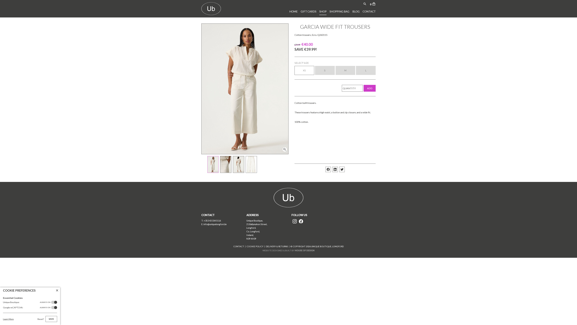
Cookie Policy (255, 246)
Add (369, 88)
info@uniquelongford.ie (215, 224)
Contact (369, 11)
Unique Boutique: (26, 302)
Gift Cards (308, 11)
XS (304, 70)
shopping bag (339, 11)
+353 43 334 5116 (212, 220)
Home (293, 11)
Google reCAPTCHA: (26, 307)
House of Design (304, 250)
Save (51, 319)
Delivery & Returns (277, 246)
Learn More (8, 319)
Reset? (40, 319)
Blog (356, 11)
